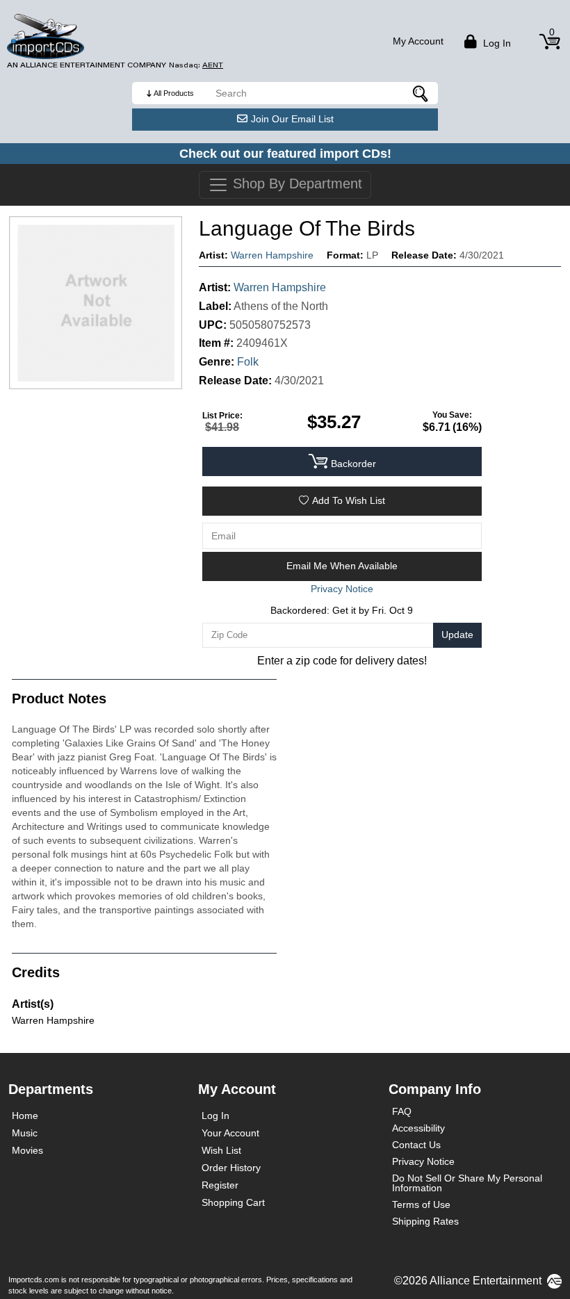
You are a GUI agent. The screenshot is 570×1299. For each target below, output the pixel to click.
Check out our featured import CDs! (285, 154)
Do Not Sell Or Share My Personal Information (467, 1183)
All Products (174, 93)
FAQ (402, 1111)
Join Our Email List (292, 118)
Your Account (230, 1132)
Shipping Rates (425, 1221)
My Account (418, 41)
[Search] (420, 93)
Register (220, 1185)
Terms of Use (421, 1204)
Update (457, 634)
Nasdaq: (196, 65)
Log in (495, 43)
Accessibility (418, 1128)
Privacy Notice (423, 1161)
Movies (27, 1150)
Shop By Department (295, 183)
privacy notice (342, 588)
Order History (231, 1167)
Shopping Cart (233, 1202)
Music (25, 1132)
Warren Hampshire (272, 255)
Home (25, 1115)
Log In (215, 1115)
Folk (248, 362)
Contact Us (416, 1144)
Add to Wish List (348, 500)
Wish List (221, 1150)
